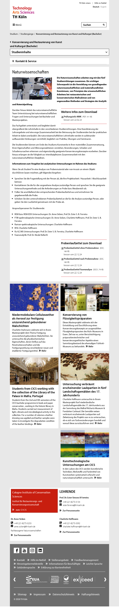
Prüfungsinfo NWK (78, 116)
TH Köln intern (85, 3)
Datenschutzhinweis (63, 594)
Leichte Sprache (94, 563)
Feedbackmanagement (86, 560)
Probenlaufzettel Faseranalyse (84, 269)
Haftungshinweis (90, 594)
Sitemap (21, 594)
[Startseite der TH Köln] (23, 12)
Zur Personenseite (71, 510)
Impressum (39, 594)
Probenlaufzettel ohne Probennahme (84, 249)
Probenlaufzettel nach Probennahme (84, 260)
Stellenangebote (60, 560)
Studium (14, 33)
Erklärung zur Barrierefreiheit (56, 567)
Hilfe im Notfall (100, 3)
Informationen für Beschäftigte (64, 563)
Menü (18, 24)
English (103, 6)
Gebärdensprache (26, 567)
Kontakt (21, 560)
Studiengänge (26, 33)
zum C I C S (20, 509)
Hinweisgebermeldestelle (30, 563)
